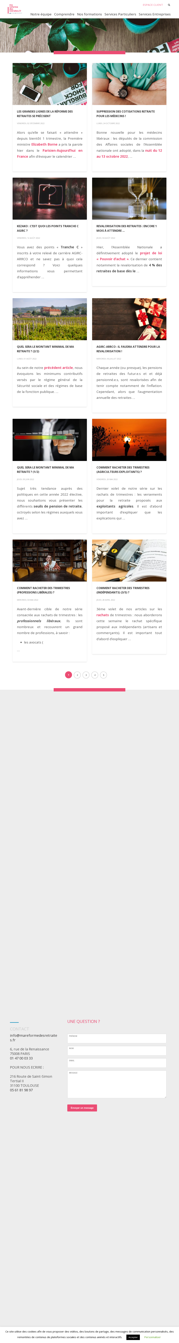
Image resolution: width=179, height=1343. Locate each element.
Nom (71, 1048)
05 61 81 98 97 (21, 1090)
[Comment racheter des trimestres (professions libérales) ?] (50, 560)
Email (71, 1060)
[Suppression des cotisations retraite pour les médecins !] (129, 84)
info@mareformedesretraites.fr (33, 1037)
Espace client (153, 4)
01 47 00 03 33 (21, 1058)
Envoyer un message (82, 1108)
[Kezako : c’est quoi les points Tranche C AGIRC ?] (50, 198)
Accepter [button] (133, 1337)
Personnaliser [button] (152, 1337)
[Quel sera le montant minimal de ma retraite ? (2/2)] (50, 319)
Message (73, 1073)
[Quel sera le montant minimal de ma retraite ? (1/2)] (50, 440)
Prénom (73, 1036)
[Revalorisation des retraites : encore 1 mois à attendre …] (129, 198)
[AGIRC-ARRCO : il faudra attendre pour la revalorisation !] (129, 319)
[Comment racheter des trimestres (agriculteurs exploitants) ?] (129, 440)
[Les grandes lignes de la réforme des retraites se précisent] (50, 84)
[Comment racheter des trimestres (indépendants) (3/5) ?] (129, 560)
